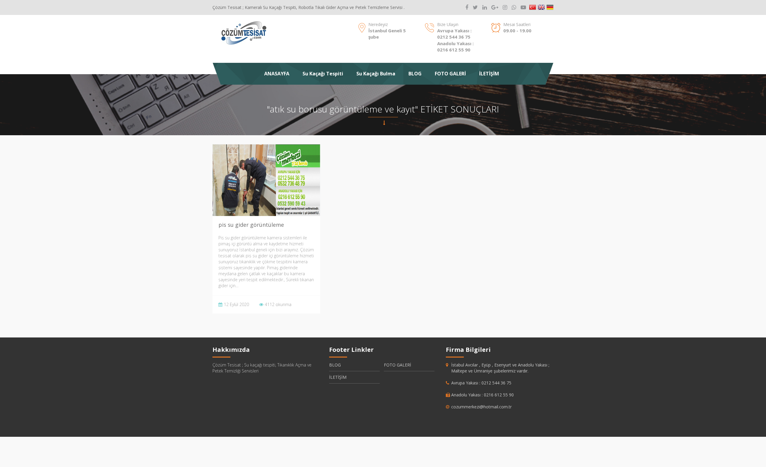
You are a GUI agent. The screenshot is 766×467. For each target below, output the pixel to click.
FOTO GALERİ (450, 73)
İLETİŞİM (489, 73)
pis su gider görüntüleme (251, 224)
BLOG (415, 73)
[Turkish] (532, 7)
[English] (541, 7)
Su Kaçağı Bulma (375, 73)
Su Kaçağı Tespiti (323, 73)
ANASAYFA (276, 73)
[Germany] (550, 7)
